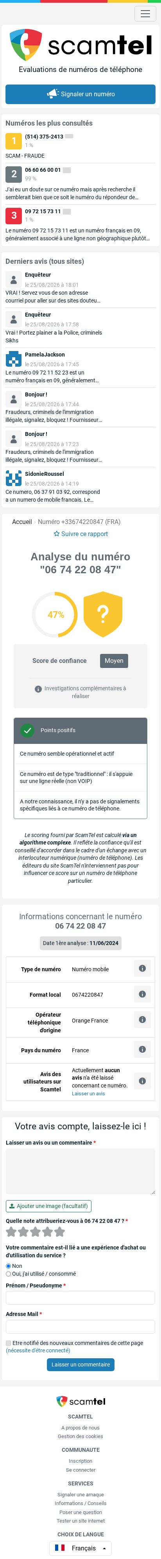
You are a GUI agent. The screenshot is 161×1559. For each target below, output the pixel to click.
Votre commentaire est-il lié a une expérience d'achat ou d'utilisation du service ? (76, 1251)
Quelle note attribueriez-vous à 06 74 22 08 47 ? (67, 1221)
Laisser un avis (88, 1093)
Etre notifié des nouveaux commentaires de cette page (74, 1347)
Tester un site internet (81, 1521)
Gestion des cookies (80, 1436)
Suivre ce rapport (84, 534)
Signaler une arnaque (80, 1495)
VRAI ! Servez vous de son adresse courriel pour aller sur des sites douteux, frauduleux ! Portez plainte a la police (53, 300)
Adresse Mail (24, 1314)
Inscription (80, 1461)
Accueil (22, 522)
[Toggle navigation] (145, 14)
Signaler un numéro (88, 94)
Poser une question (80, 1512)
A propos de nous (80, 1428)
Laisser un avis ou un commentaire (51, 1143)
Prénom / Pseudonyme (36, 1285)
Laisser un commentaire (81, 1364)
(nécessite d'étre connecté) (38, 1350)
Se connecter (80, 1470)
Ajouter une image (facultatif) (51, 1206)
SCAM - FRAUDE (25, 156)
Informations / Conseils (81, 1503)
